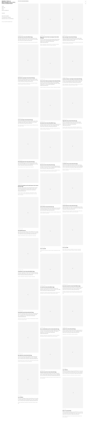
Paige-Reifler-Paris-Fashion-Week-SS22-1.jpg (70, 120)
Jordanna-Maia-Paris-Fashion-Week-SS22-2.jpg (70, 205)
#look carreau (30, 402)
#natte (29, 166)
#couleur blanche (32, 192)
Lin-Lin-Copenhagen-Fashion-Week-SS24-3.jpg (25, 119)
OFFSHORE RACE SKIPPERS (6, 17)
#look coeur (27, 124)
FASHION (3, 13)
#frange (25, 124)
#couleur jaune (25, 318)
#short (19, 194)
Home (3, 6)
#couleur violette (49, 44)
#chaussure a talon (20, 318)
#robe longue (49, 336)
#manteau (29, 42)
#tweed (26, 319)
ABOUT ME (3, 7)
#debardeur (72, 249)
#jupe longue (70, 42)
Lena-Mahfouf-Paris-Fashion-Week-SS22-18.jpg (70, 163)
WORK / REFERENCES (5, 10)
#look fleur (54, 44)
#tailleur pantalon (52, 293)
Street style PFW (43, 248)
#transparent (47, 212)
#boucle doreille (22, 124)
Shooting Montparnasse (22, 230)
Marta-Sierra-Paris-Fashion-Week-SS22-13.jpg (47, 164)
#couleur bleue (52, 128)
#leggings (51, 377)
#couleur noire (22, 166)
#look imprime (42, 336)
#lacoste (77, 210)
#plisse (70, 211)
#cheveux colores (73, 291)
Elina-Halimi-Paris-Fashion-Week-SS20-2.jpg (25, 355)
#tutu (70, 43)
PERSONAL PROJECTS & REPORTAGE (8, 18)
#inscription (76, 84)
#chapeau (19, 192)
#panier (41, 45)
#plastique (58, 211)
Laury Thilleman (20, 397)
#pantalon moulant (32, 318)
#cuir (24, 166)
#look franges (67, 250)
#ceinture (19, 235)
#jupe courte (68, 292)
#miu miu (19, 84)
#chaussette (41, 335)
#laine (79, 84)
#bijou (19, 124)
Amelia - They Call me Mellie (67, 410)
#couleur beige (27, 192)
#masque (52, 250)
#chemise (22, 192)
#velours (20, 125)
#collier (24, 192)
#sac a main (32, 42)
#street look (35, 42)
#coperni (72, 168)
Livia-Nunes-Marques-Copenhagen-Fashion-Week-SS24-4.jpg (72, 78)
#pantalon (22, 84)
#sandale (51, 45)
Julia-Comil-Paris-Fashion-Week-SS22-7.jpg (47, 206)
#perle (82, 42)
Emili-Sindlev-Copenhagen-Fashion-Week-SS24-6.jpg (26, 77)
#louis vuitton (26, 42)
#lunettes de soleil (28, 193)
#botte (19, 42)
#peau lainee (42, 293)
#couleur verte (22, 193)
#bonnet (41, 44)
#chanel (41, 211)
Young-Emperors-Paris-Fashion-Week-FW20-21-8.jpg (26, 271)
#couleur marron (27, 360)
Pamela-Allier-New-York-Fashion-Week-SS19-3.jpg (26, 312)
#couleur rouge (22, 42)
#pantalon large (30, 235)
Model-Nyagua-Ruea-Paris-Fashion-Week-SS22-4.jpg (26, 161)
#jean (52, 44)
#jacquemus (45, 292)
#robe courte (34, 124)
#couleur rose (31, 360)
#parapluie (36, 318)
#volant (23, 125)
